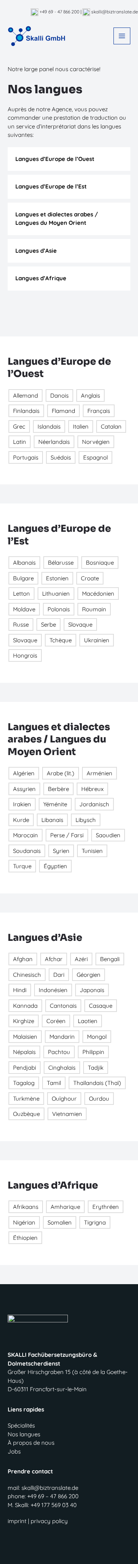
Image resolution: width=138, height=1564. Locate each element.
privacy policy (49, 1521)
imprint (17, 1521)
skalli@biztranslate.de (114, 12)
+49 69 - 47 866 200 (58, 12)
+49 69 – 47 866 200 (53, 1496)
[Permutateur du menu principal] (122, 36)
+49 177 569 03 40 (54, 1505)
